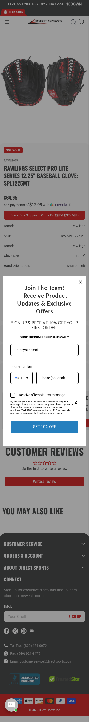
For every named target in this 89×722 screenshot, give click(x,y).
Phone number (21, 367)
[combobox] (21, 378)
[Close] (80, 282)
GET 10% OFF (44, 427)
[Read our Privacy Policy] (76, 402)
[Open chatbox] (11, 705)
